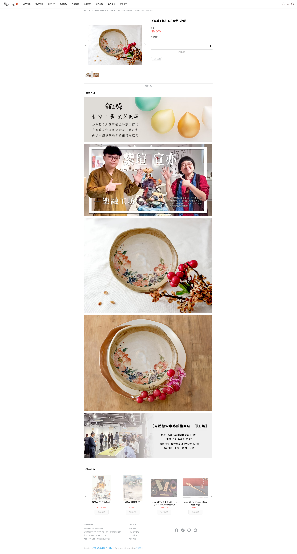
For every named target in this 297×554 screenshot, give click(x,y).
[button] (144, 44)
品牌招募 (111, 4)
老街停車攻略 (134, 532)
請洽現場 (181, 52)
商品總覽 (75, 4)
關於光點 (99, 4)
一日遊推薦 (133, 535)
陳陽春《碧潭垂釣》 (132, 502)
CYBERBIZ (138, 548)
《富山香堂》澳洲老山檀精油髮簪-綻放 (195, 503)
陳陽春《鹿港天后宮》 (101, 502)
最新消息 (27, 4)
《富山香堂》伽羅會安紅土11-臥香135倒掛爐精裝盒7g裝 (164, 503)
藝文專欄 (39, 4)
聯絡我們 (132, 539)
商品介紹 (148, 86)
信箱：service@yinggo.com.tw (95, 535)
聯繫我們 (123, 4)
